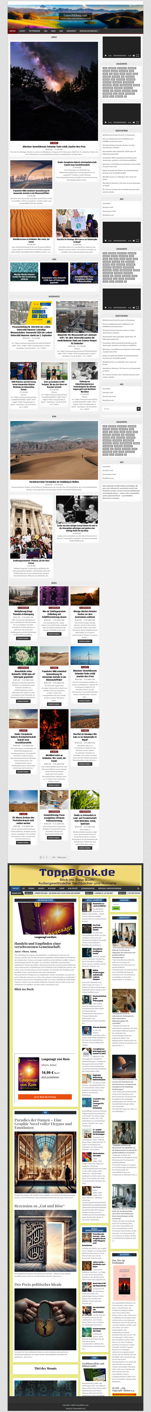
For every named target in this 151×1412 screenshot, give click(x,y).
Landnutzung (117, 82)
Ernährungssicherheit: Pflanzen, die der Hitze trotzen (31, 561)
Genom (135, 74)
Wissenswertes (71, 31)
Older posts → (62, 857)
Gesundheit (106, 77)
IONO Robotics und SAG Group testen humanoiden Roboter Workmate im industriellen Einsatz (23, 386)
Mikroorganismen (126, 85)
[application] (122, 47)
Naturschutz (128, 88)
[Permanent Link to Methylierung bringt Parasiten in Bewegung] (23, 596)
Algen (105, 68)
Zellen (112, 96)
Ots (112, 91)
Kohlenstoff (107, 82)
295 (53, 857)
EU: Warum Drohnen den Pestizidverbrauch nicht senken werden (23, 820)
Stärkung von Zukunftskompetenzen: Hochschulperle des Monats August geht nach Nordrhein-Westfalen (84, 386)
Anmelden (106, 203)
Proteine (117, 91)
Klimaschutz (121, 79)
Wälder (105, 96)
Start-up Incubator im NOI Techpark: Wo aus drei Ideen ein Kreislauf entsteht (54, 384)
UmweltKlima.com (75, 15)
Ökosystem (119, 96)
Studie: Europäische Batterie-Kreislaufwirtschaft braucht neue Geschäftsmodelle (77, 163)
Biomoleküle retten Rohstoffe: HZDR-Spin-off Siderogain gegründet (24, 280)
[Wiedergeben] (106, 55)
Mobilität (136, 85)
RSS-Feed (49, 149)
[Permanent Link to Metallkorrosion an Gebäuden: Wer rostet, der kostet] (31, 223)
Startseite (12, 31)
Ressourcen (126, 91)
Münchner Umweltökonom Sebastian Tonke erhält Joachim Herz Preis (54, 146)
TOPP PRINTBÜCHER (34, 31)
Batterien (114, 71)
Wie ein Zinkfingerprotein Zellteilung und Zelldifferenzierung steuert (54, 614)
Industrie (106, 79)
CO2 (111, 74)
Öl (125, 96)
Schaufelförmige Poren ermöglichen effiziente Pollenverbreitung (54, 279)
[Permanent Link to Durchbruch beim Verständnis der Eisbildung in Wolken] (54, 450)
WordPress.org (108, 215)
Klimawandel (131, 79)
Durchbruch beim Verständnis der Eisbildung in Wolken (54, 481)
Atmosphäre (132, 68)
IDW (123, 77)
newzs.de (106, 91)
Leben (45, 31)
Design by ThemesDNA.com (75, 1408)
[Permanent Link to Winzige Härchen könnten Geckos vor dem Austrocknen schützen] (85, 596)
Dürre (116, 74)
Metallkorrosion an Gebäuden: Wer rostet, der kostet (31, 240)
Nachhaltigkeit (107, 88)
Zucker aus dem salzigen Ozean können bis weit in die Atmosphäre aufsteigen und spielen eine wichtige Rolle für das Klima (77, 528)
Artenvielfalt (122, 68)
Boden (131, 71)
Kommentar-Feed (109, 211)
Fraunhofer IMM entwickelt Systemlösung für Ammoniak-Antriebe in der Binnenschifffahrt (31, 192)
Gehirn (129, 74)
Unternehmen (107, 94)
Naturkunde (118, 88)
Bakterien (106, 71)
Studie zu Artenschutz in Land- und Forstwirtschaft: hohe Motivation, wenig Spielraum (84, 286)
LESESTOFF (22, 31)
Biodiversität (123, 71)
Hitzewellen (116, 77)
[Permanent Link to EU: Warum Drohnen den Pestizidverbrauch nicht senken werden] (23, 801)
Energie (122, 74)
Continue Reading (24, 638)
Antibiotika (112, 68)
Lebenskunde (24, 608)
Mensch (115, 85)
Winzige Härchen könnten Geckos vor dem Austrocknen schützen (85, 614)
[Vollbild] (137, 55)
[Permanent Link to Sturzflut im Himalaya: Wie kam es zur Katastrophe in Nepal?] (77, 223)
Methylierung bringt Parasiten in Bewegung (23, 613)
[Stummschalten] (134, 55)
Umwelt (53, 31)
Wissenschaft (130, 94)
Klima (61, 31)
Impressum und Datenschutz (89, 31)
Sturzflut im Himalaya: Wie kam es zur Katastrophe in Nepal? (77, 240)
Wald (115, 94)
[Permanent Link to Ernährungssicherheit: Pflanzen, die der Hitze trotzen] (31, 527)
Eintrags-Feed (108, 207)
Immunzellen (130, 77)
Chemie (105, 74)
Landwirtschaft (128, 82)
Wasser (121, 94)
